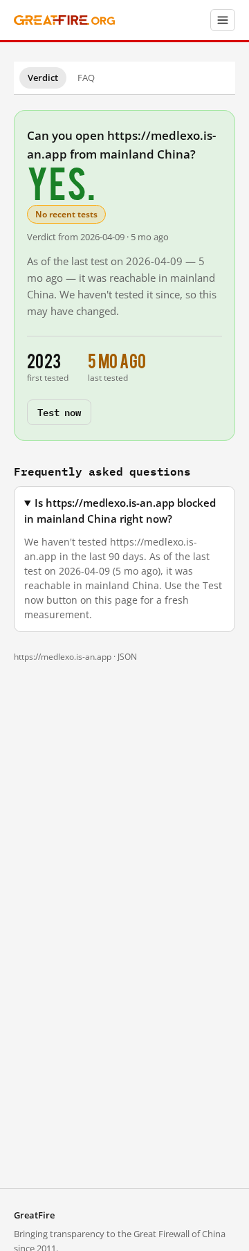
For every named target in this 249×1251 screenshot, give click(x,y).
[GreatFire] (64, 20)
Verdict (43, 77)
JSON (127, 657)
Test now (59, 412)
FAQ (86, 77)
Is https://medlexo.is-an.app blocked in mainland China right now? (120, 510)
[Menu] (222, 20)
